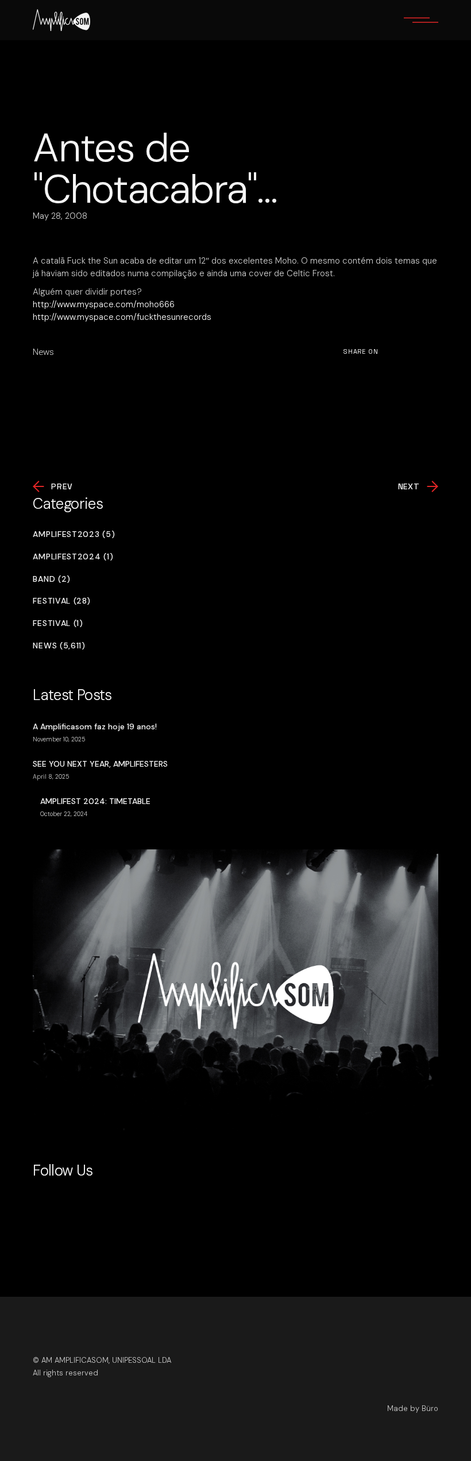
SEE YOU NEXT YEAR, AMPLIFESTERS (100, 764)
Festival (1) (58, 623)
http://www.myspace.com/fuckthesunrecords (122, 317)
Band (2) (52, 579)
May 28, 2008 (60, 216)
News (43, 352)
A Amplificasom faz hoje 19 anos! (95, 726)
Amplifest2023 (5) (74, 534)
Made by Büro (412, 1408)
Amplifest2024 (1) (73, 557)
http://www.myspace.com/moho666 (104, 304)
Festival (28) (61, 601)
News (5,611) (59, 646)
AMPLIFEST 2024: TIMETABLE (95, 801)
